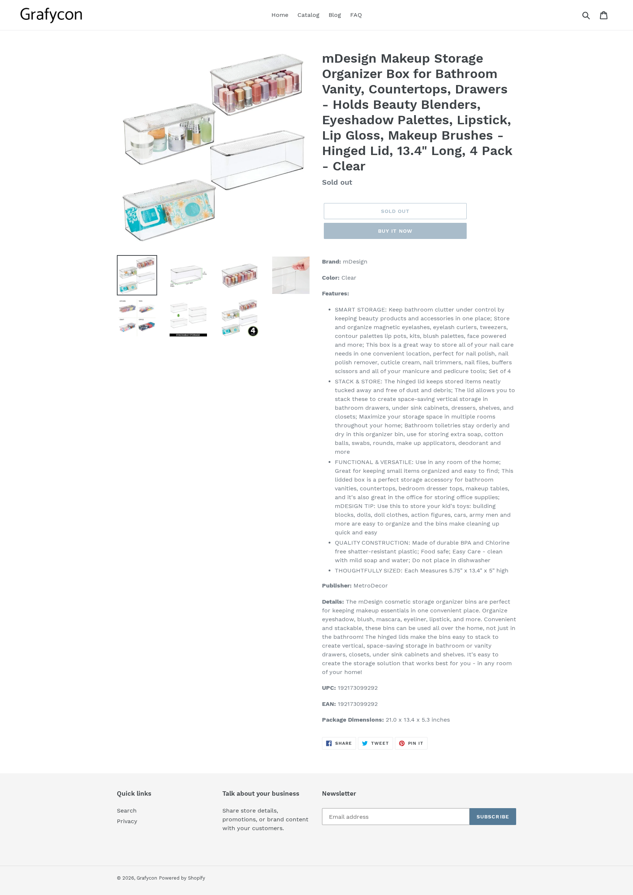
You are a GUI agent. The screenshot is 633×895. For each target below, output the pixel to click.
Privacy (127, 821)
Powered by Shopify (182, 878)
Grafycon (147, 878)
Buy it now (395, 231)
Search (127, 810)
